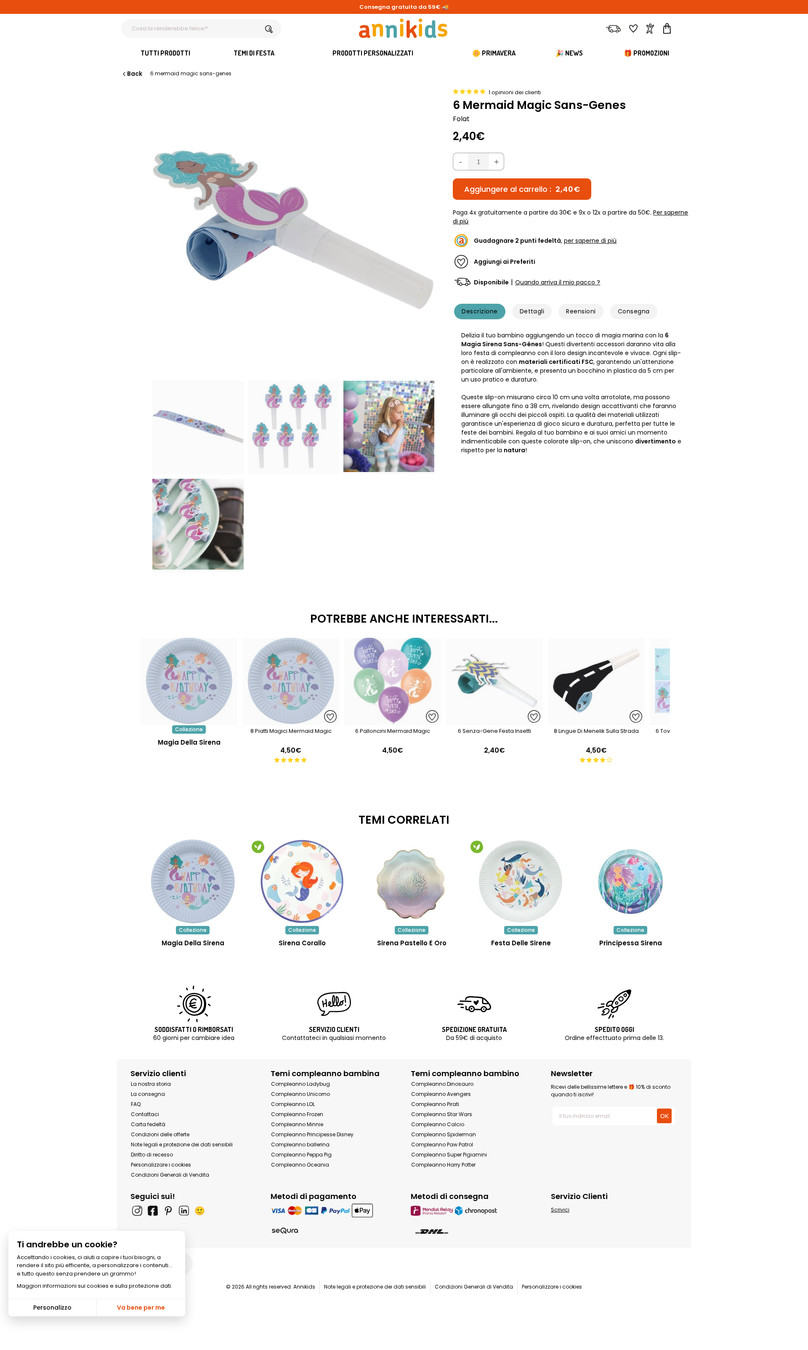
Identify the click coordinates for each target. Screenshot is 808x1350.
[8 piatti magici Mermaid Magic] (291, 721)
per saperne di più (590, 240)
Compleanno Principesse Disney (312, 1134)
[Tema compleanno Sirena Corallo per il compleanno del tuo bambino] (302, 881)
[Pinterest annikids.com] (168, 1210)
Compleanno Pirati (435, 1104)
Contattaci (145, 1114)
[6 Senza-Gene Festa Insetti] (494, 721)
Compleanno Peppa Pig (301, 1154)
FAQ (136, 1104)
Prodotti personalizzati (372, 53)
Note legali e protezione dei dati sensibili (182, 1144)
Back (134, 73)
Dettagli (532, 311)
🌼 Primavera (494, 53)
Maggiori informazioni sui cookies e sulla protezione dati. (94, 1286)
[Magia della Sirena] (189, 721)
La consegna (148, 1094)
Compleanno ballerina (300, 1144)
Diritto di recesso (152, 1154)
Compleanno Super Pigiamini (449, 1154)
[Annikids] (403, 28)
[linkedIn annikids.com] (184, 1210)
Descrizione (479, 311)
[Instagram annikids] (137, 1210)
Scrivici (560, 1209)
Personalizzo (52, 1307)
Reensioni (580, 311)
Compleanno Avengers (441, 1094)
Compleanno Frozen (297, 1114)
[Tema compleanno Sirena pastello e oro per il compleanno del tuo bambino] (411, 881)
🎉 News (569, 53)
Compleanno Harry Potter (443, 1164)
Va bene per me (141, 1307)
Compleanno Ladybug (300, 1083)
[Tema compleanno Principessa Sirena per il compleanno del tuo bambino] (630, 881)
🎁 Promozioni (646, 53)
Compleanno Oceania (300, 1164)
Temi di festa (254, 53)
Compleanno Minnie (297, 1124)
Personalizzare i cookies (161, 1164)
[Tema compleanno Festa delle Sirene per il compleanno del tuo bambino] (521, 881)
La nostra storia (151, 1083)
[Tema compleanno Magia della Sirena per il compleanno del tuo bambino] (193, 881)
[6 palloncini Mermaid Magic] (393, 721)
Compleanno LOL (293, 1104)
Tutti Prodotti (165, 53)
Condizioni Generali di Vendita (170, 1174)
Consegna (634, 311)
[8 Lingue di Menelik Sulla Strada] (596, 721)
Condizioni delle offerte (160, 1134)
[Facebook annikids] (152, 1210)
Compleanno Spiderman (443, 1134)
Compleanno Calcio (437, 1124)
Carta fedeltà (148, 1124)
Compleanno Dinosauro (442, 1083)
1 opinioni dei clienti (515, 92)
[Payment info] (334, 1211)
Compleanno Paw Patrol (442, 1144)
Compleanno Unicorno (300, 1094)
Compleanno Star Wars (441, 1114)
